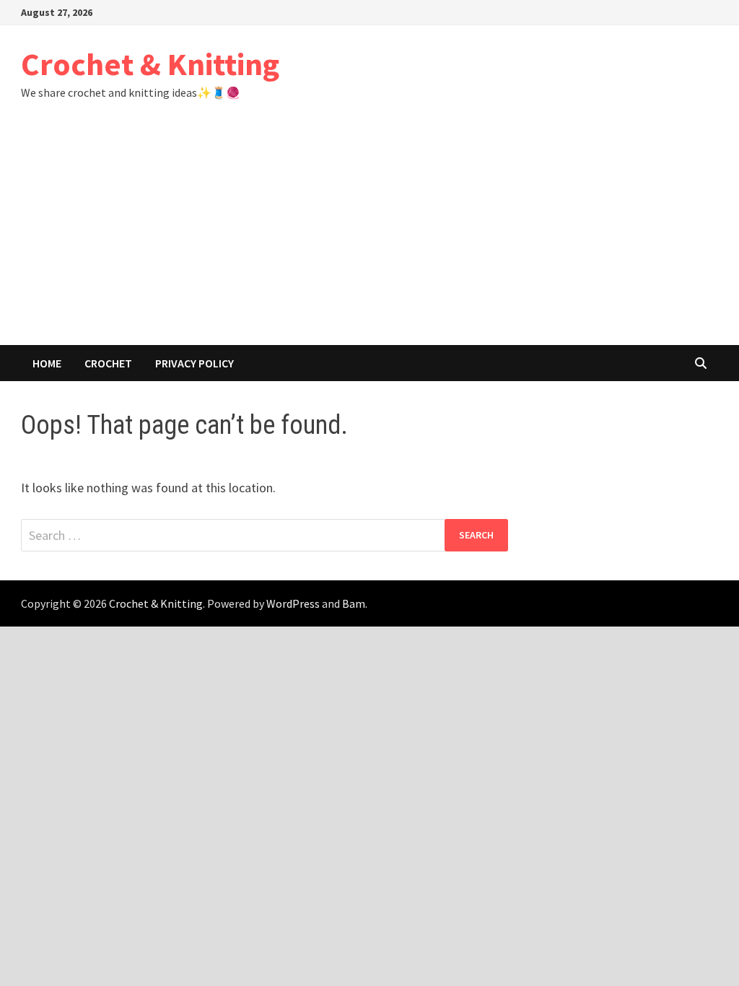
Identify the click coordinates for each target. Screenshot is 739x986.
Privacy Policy (194, 363)
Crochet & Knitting (150, 64)
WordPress (293, 603)
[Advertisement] (369, 237)
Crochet (108, 363)
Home (46, 363)
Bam (353, 603)
